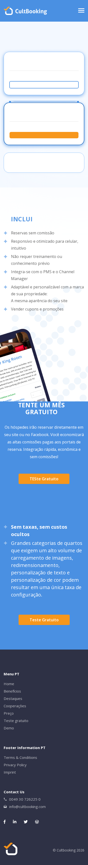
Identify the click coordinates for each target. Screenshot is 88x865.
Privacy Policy (15, 764)
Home (9, 683)
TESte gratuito (44, 479)
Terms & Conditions (20, 757)
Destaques (13, 698)
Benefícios (12, 691)
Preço (9, 713)
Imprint (10, 772)
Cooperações (15, 705)
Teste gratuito (44, 620)
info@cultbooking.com (27, 806)
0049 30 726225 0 (25, 799)
